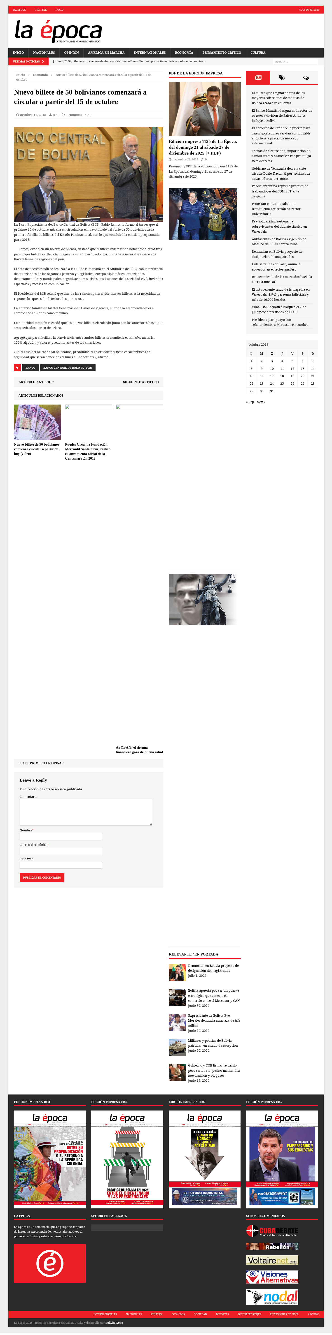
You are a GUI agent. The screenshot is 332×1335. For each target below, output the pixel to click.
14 (313, 368)
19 (292, 376)
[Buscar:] (295, 61)
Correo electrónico (33, 844)
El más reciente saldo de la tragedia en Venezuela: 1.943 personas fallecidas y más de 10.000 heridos (281, 294)
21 (313, 376)
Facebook (19, 9)
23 (262, 383)
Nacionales (44, 52)
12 (292, 368)
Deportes (222, 1314)
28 (313, 383)
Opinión (71, 52)
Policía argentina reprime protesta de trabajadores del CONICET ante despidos (280, 191)
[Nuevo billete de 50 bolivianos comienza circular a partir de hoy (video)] (37, 437)
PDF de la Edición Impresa (196, 73)
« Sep (250, 402)
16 (262, 376)
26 (292, 383)
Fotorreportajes (249, 1314)
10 (272, 368)
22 (251, 383)
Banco (30, 368)
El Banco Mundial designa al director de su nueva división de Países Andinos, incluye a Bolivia (282, 115)
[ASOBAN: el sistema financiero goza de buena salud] (139, 740)
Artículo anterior (36, 382)
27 (302, 383)
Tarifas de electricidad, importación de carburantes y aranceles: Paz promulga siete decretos (281, 156)
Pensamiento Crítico (222, 52)
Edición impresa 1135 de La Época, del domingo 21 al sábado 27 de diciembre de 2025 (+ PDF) (203, 147)
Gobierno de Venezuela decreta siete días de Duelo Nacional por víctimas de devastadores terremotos (281, 173)
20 (302, 376)
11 (282, 368)
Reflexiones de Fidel (284, 1314)
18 (282, 376)
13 (302, 368)
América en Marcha (106, 52)
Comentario (28, 796)
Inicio (59, 9)
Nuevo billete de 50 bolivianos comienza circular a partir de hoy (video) (36, 449)
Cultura (258, 52)
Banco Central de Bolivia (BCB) (67, 368)
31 (272, 391)
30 (262, 391)
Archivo (313, 1314)
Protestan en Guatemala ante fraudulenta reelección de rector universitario (276, 208)
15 (251, 376)
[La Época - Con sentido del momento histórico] (58, 31)
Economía (184, 52)
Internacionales (150, 52)
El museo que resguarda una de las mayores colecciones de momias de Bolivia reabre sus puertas (278, 98)
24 (272, 383)
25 (282, 383)
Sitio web (26, 859)
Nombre (26, 830)
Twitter (41, 9)
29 (251, 391)
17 (272, 376)
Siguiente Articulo (141, 382)
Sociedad (200, 1314)
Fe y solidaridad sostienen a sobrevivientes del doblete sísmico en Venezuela (279, 226)
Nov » (261, 402)
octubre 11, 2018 (33, 115)
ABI (56, 115)
